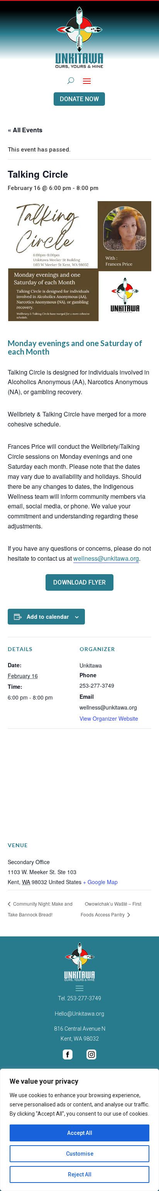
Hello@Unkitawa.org (79, 1014)
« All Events (25, 129)
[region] (79, 1130)
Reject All (79, 1174)
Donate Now (79, 99)
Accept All (79, 1133)
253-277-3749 (84, 998)
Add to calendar (48, 616)
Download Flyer (79, 582)
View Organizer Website (109, 718)
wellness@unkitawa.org (106, 558)
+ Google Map (100, 882)
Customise (79, 1154)
